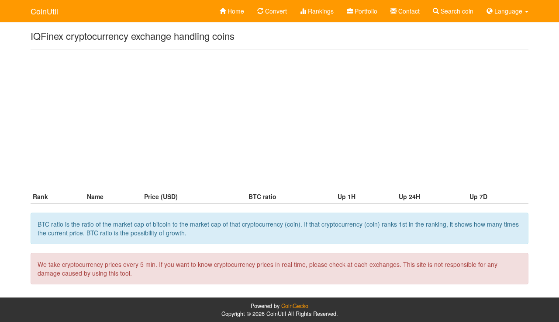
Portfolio (365, 11)
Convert (275, 11)
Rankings (320, 11)
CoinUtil (44, 11)
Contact (408, 11)
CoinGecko (294, 306)
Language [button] (508, 11)
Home (235, 11)
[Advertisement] (279, 120)
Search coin (456, 11)
